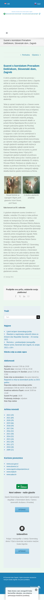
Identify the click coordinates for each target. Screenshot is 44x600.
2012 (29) (10, 442)
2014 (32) (10, 436)
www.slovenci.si (12, 466)
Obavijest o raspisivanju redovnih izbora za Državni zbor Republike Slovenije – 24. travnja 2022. (21, 337)
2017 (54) (10, 428)
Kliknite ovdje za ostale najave (15, 352)
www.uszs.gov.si (12, 464)
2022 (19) (10, 415)
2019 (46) (10, 423)
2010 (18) (10, 447)
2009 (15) (10, 450)
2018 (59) (10, 426)
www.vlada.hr (11, 472)
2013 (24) (10, 439)
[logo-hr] (22, 12)
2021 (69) (10, 418)
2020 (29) (10, 420)
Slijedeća (35, 55)
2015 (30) (10, 434)
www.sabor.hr (11, 474)
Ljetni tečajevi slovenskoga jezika (19, 331)
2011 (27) (10, 444)
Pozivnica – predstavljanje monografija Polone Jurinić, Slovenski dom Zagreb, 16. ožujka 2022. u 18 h (22, 345)
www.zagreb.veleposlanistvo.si (18, 469)
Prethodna (26, 55)
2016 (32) (10, 431)
